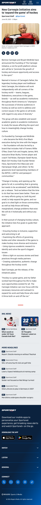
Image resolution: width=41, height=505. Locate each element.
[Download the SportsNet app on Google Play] (24, 437)
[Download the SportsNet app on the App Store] (8, 437)
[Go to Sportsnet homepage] (9, 3)
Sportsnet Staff (8, 16)
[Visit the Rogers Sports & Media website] (12, 494)
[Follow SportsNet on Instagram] (25, 482)
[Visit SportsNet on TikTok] (32, 482)
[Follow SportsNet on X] (4, 482)
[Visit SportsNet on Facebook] (18, 482)
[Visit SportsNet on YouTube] (11, 482)
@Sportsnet (20, 16)
